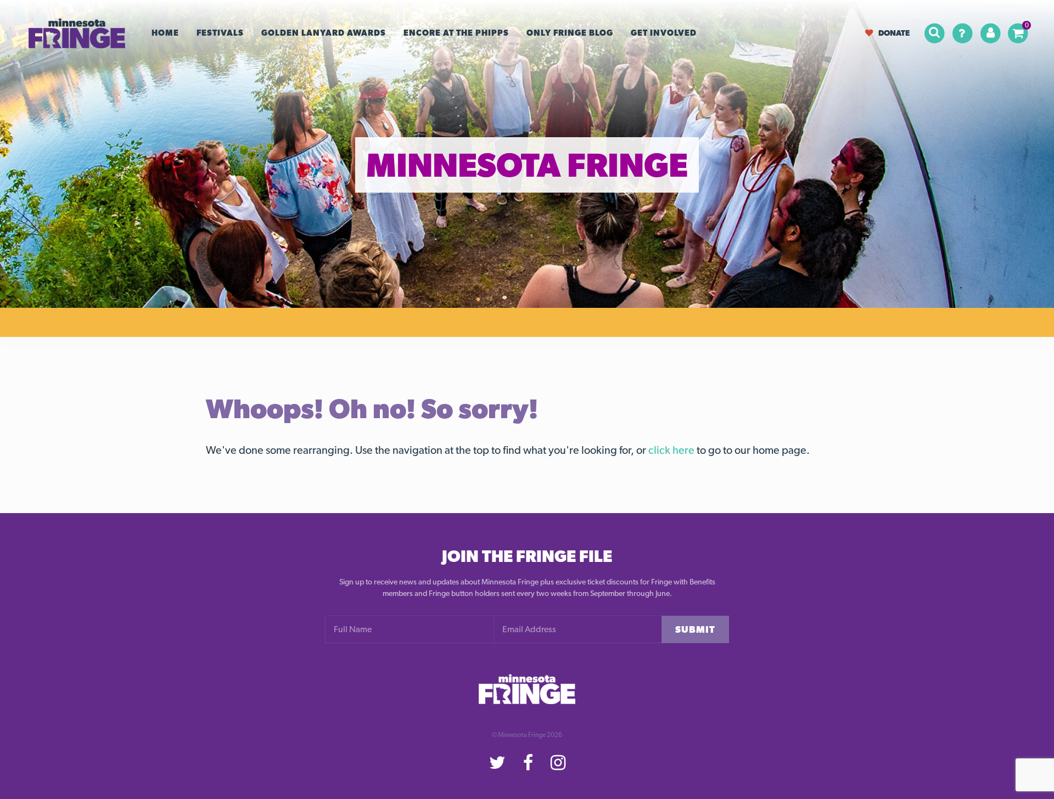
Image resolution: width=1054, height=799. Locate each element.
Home (165, 33)
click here (671, 450)
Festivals (220, 33)
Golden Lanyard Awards (323, 33)
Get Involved (664, 33)
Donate (894, 32)
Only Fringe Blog (569, 33)
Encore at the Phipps (456, 33)
